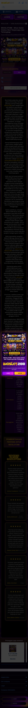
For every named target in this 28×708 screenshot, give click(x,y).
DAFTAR (20, 373)
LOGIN (8, 373)
